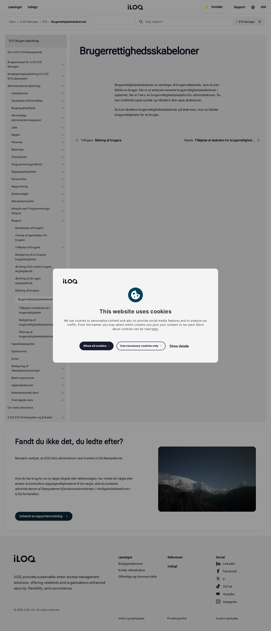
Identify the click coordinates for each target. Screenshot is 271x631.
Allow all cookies (94, 346)
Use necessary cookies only (139, 346)
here (155, 329)
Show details (179, 346)
